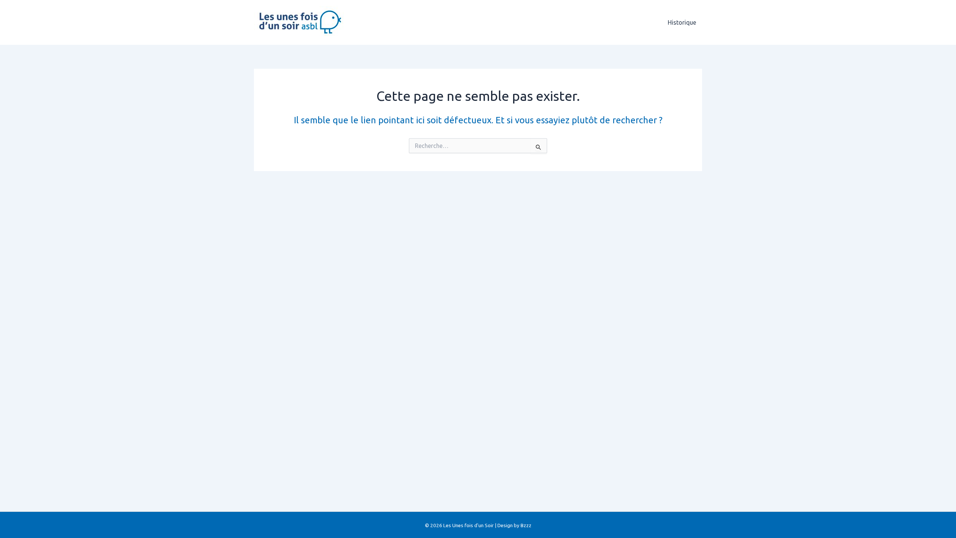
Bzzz (526, 525)
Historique (682, 22)
